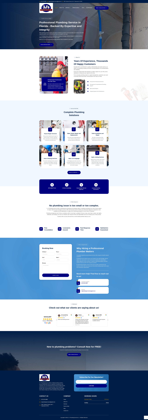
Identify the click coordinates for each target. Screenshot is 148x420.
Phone (57, 251)
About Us (61, 7)
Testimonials (89, 7)
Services (67, 7)
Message (44, 263)
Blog (83, 7)
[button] (108, 320)
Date (43, 257)
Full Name (44, 251)
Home (56, 7)
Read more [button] (60, 324)
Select (57, 257)
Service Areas (75, 7)
